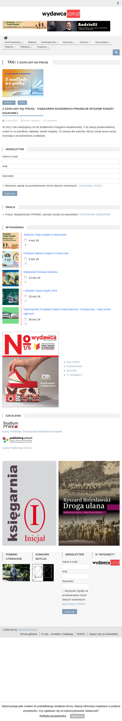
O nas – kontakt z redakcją (57, 663)
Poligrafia (9, 47)
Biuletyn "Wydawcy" (31, 120)
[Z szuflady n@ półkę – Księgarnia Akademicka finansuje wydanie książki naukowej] (60, 83)
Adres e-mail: (10, 156)
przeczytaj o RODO (90, 185)
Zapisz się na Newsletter (103, 663)
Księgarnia (41, 47)
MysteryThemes (27, 659)
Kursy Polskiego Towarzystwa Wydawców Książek (32, 431)
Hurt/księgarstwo (48, 42)
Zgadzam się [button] (77, 716)
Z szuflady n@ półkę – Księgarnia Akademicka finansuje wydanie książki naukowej (58, 111)
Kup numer (73, 361)
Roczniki (72, 370)
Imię (4, 166)
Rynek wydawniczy (13, 42)
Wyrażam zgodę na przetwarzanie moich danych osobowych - (53, 185)
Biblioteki (32, 42)
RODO (81, 663)
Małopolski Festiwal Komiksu (41, 272)
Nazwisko (8, 175)
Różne (22, 103)
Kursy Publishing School (16, 447)
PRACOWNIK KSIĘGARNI (94, 214)
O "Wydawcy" (75, 374)
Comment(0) (51, 120)
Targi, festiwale (101, 42)
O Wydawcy (25, 47)
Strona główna (28, 663)
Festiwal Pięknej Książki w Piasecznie (46, 253)
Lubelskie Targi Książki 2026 (40, 290)
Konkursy (84, 42)
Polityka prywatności (53, 715)
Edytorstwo (68, 42)
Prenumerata (75, 366)
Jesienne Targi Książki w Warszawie (45, 234)
